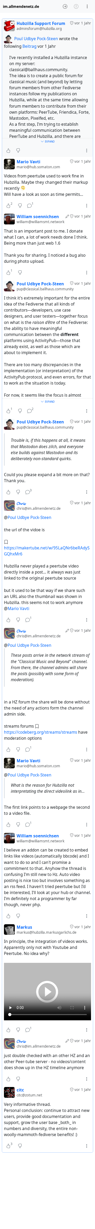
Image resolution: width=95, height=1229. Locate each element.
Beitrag (29, 46)
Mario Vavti (18, 608)
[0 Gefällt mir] (8, 150)
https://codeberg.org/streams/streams (40, 732)
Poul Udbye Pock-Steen (36, 38)
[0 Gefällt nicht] (18, 150)
